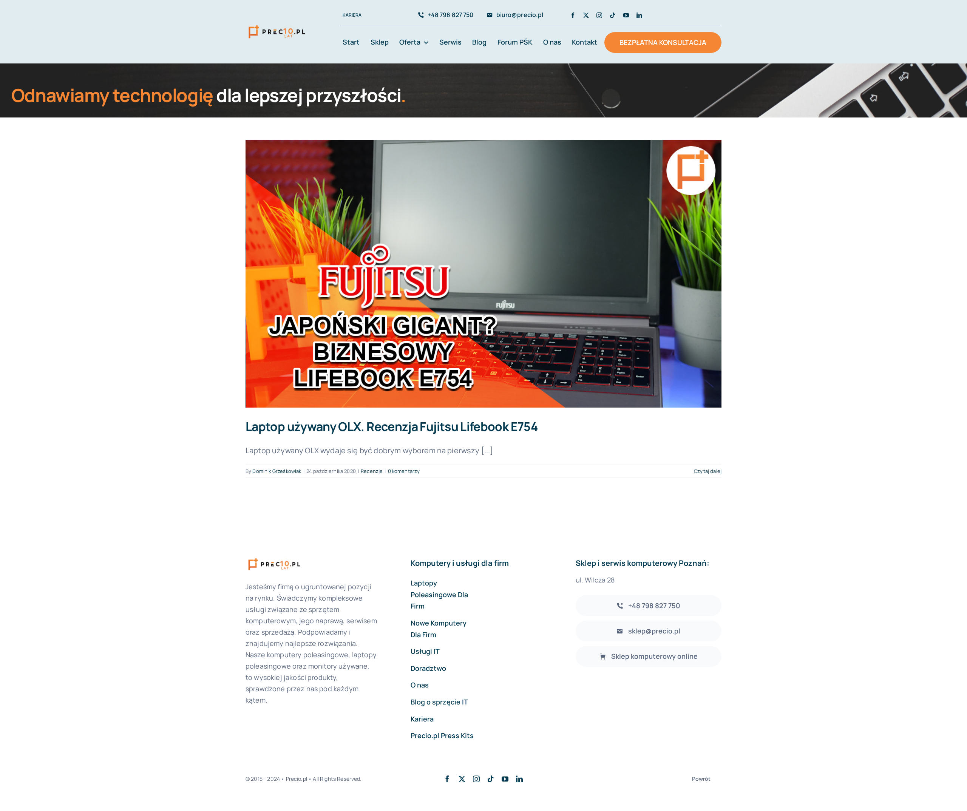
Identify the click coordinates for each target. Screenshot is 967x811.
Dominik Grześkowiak (276, 471)
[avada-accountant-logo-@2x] (277, 25)
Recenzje (372, 471)
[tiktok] (612, 15)
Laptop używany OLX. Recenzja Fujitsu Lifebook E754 (392, 426)
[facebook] (573, 15)
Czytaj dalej (707, 471)
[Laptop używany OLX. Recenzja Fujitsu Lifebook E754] (483, 274)
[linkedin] (639, 15)
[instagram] (599, 15)
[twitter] (586, 15)
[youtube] (626, 15)
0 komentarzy (404, 471)
